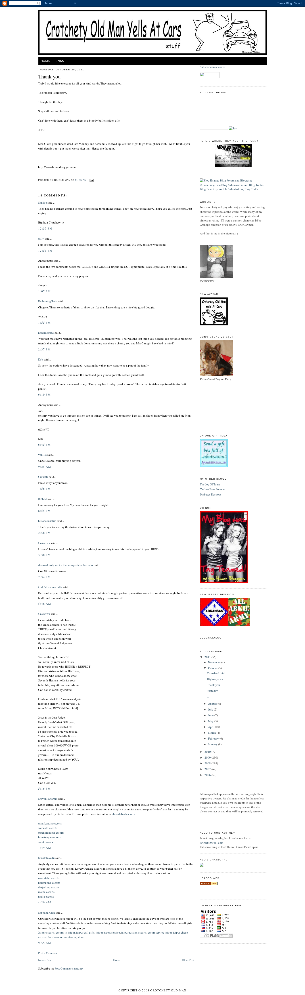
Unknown (44, 543)
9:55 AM (44, 943)
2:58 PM (44, 533)
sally (41, 238)
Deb (40, 359)
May (211, 721)
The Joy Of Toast (210, 484)
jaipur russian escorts (133, 932)
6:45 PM (44, 445)
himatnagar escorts (49, 837)
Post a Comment (48, 953)
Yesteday (212, 691)
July (211, 709)
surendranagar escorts (51, 833)
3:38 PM (44, 555)
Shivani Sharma (47, 799)
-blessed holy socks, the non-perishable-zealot (66, 565)
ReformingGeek (47, 301)
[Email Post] (90, 180)
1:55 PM (44, 322)
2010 (208, 752)
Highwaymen (215, 679)
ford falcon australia (50, 587)
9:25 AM (44, 467)
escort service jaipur (160, 932)
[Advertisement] (220, 407)
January (213, 744)
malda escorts (46, 892)
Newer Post (45, 960)
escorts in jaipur (65, 932)
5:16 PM (44, 788)
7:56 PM (44, 489)
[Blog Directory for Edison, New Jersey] (209, 884)
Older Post (188, 960)
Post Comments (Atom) (69, 968)
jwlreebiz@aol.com (211, 843)
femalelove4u (46, 858)
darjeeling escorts (48, 887)
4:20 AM (44, 902)
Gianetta (43, 477)
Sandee (42, 202)
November (214, 662)
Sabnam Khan (46, 913)
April (211, 727)
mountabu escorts (48, 878)
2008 (208, 763)
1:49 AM (44, 848)
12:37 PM (45, 228)
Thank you (49, 76)
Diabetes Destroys (210, 494)
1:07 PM (44, 291)
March (212, 733)
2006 (208, 775)
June (211, 715)
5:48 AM (44, 604)
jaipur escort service (108, 932)
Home (45, 61)
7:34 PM (44, 577)
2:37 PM (44, 349)
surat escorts (45, 842)
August (212, 704)
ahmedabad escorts (123, 814)
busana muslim (47, 521)
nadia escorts (46, 896)
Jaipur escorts (46, 932)
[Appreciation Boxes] (214, 466)
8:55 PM (44, 511)
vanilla (42, 455)
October (213, 668)
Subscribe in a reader (212, 67)
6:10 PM (44, 394)
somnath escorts (47, 828)
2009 (208, 757)
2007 (208, 769)
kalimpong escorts (49, 883)
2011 (208, 657)
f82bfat (42, 499)
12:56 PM (45, 251)
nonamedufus (46, 333)
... (208, 696)
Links (59, 61)
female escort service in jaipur (66, 937)
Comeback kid (216, 673)
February (213, 738)
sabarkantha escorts (50, 823)
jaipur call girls (85, 932)
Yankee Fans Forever (212, 489)
